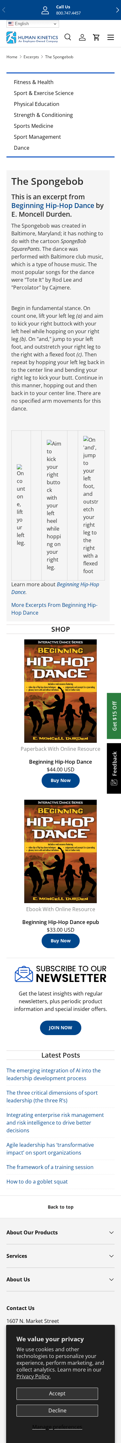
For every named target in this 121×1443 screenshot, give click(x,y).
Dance (21, 147)
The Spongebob (59, 57)
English (21, 23)
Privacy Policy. (33, 1376)
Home (11, 57)
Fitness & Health (34, 82)
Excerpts (31, 57)
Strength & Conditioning (43, 114)
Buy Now (61, 780)
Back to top (61, 1207)
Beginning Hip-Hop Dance (52, 205)
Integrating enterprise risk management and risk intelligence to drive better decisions (55, 1122)
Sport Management (37, 136)
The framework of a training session (50, 1167)
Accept (57, 1393)
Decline (57, 1410)
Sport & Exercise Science (44, 93)
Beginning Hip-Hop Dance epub (60, 922)
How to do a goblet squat (37, 1181)
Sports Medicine (33, 125)
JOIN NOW (60, 1027)
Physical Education (36, 104)
